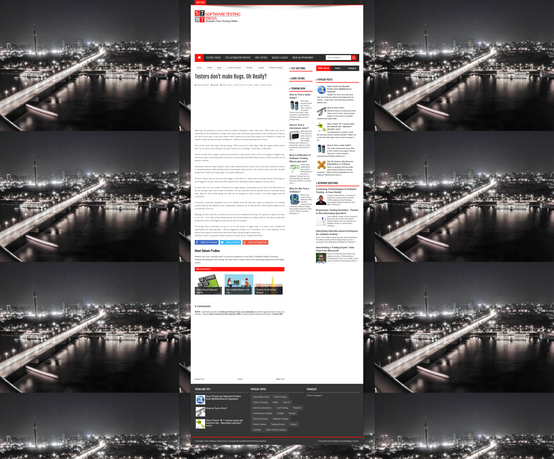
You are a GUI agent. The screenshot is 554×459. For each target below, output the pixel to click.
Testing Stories (278, 424)
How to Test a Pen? (216, 408)
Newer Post (199, 379)
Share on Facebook (209, 242)
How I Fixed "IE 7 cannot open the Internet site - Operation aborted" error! (224, 423)
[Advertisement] (306, 29)
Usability (257, 430)
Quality (256, 85)
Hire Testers (261, 57)
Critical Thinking (260, 402)
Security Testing (260, 419)
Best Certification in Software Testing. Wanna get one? (300, 158)
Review (292, 413)
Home (240, 379)
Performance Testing (262, 413)
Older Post (280, 379)
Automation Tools (261, 397)
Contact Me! (277, 314)
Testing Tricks (213, 57)
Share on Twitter (233, 242)
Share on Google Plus (258, 242)
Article (225, 85)
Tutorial (293, 424)
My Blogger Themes (351, 441)
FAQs (275, 402)
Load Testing (282, 408)
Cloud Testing (280, 397)
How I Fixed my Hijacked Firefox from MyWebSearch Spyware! (223, 397)
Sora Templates (333, 441)
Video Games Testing (276, 430)
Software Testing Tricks (230, 312)
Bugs (230, 85)
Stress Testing (259, 424)
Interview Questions (262, 408)
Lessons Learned (239, 85)
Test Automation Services (238, 57)
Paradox (250, 85)
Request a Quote (280, 57)
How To (286, 402)
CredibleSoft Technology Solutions (252, 441)
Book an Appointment (303, 57)
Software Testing (266, 85)
